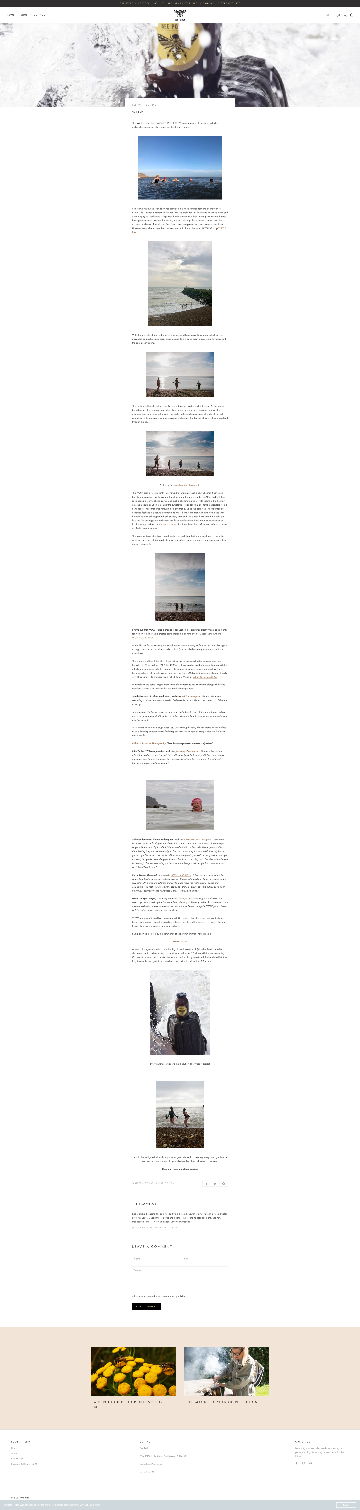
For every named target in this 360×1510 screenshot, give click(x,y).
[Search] (345, 14)
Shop (24, 15)
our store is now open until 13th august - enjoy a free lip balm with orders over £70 (180, 3)
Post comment (146, 1306)
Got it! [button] (346, 1505)
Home (11, 15)
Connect (40, 15)
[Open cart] (351, 14)
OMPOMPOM (191, 839)
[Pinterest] (310, 1463)
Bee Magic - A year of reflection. (223, 1402)
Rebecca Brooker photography (185, 485)
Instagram (206, 839)
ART (184, 696)
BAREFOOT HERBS (168, 524)
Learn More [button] (94, 1505)
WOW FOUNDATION (143, 637)
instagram (195, 696)
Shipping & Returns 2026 (24, 1464)
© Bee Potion (20, 1497)
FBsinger (183, 898)
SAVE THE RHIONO (181, 875)
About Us (16, 1453)
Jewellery (180, 751)
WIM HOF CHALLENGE (205, 677)
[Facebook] (296, 1463)
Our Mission (17, 1458)
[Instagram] (303, 1463)
